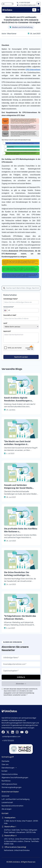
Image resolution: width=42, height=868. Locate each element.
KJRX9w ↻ (21, 677)
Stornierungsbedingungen (12, 787)
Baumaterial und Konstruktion (12, 806)
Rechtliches (6, 781)
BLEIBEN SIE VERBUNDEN (12, 642)
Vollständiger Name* (10, 299)
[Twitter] (7, 732)
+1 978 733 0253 (24, 3)
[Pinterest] (26, 732)
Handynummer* (8, 307)
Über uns (5, 764)
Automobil (5, 796)
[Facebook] (3, 732)
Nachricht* (7, 331)
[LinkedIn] (12, 732)
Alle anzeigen (7, 809)
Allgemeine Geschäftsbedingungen (15, 777)
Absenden (20, 684)
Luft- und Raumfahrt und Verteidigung (15, 799)
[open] (38, 10)
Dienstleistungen (8, 768)
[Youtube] (21, 732)
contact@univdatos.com (27, 5)
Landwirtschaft (7, 802)
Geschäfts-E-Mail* (9, 315)
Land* (5, 323)
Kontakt (4, 771)
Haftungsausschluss (9, 784)
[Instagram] (17, 732)
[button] (5, 310)
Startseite (5, 761)
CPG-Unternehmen (33, 69)
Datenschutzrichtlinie (10, 774)
